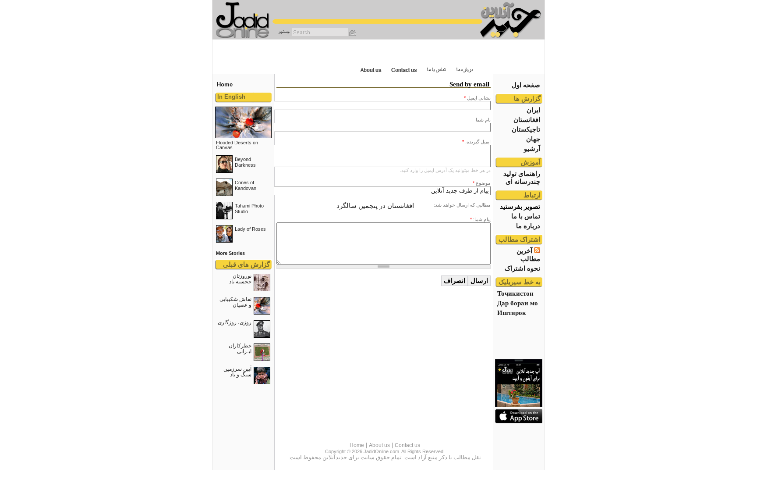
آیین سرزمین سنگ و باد (237, 372)
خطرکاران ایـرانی (240, 348)
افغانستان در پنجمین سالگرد (375, 205)
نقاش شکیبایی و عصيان (235, 302)
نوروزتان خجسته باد (240, 279)
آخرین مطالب (528, 254)
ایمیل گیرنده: (476, 141)
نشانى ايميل (477, 97)
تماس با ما (525, 216)
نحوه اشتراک (522, 268)
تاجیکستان (526, 129)
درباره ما (528, 225)
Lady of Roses (250, 229)
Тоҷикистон (515, 293)
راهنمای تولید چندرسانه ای (521, 177)
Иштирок (511, 312)
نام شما (483, 119)
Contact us (407, 445)
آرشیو (532, 148)
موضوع (482, 183)
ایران (533, 110)
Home (357, 445)
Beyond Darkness (245, 162)
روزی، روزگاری (234, 322)
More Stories (230, 253)
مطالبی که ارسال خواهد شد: (462, 204)
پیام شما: (480, 219)
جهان (533, 139)
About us (379, 445)
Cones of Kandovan (245, 185)
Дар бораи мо (517, 303)
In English (231, 96)
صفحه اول (526, 85)
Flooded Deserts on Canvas (237, 145)
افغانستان (526, 119)
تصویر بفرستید (520, 206)
